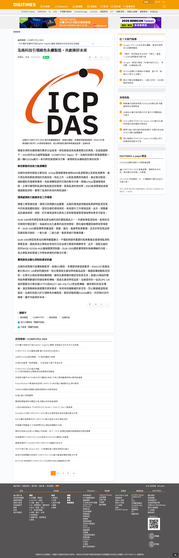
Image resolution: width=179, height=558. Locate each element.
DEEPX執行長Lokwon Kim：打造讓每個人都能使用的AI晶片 (42, 448)
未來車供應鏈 (18, 498)
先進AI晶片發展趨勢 (24, 395)
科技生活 (154, 11)
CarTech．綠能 (36, 500)
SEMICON (42, 11)
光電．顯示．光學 (37, 512)
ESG (55, 11)
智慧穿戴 (86, 537)
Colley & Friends (105, 495)
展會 (15, 508)
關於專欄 (102, 505)
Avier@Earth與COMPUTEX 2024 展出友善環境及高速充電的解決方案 (46, 413)
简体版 (151, 2)
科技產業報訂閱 (154, 503)
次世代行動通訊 (89, 524)
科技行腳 (102, 500)
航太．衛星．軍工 (37, 508)
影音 (105, 6)
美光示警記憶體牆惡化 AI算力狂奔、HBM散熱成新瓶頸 (143, 81)
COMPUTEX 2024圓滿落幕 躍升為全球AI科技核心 (37, 350)
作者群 (101, 502)
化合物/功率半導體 (90, 503)
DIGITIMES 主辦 (121, 495)
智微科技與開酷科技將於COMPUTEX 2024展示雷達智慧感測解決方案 (46, 454)
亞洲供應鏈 (87, 511)
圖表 (32, 520)
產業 (31, 495)
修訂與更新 (17, 512)
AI (50, 11)
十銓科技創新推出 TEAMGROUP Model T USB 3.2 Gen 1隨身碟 (43, 407)
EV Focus (86, 507)
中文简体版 (152, 486)
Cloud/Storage (81, 11)
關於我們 (16, 486)
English (162, 486)
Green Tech (87, 505)
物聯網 (85, 519)
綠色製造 (53, 317)
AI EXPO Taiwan (28, 11)
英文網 (117, 6)
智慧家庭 (86, 516)
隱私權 (41, 486)
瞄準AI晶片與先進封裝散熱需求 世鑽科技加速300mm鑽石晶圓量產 (143, 131)
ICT (111, 11)
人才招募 (151, 510)
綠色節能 (24, 317)
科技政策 (34, 515)
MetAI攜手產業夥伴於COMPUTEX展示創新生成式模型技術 (41, 419)
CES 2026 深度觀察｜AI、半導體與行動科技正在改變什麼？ (141, 180)
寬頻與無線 (87, 521)
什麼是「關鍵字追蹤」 (30, 327)
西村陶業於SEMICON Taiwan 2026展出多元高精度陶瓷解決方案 (142, 140)
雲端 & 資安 (119, 500)
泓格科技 (66, 317)
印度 (54, 500)
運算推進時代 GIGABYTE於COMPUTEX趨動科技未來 (38, 442)
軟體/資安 (120, 11)
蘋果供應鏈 (17, 500)
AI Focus (86, 528)
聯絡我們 (151, 512)
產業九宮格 (17, 503)
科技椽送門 (17, 505)
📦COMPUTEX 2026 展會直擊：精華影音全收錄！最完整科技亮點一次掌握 (140, 171)
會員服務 (151, 498)
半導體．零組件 (37, 498)
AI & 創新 (118, 505)
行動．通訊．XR (37, 503)
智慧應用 (104, 11)
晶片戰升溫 (17, 495)
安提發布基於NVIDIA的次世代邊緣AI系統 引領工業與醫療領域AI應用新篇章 (48, 377)
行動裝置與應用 (89, 535)
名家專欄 (102, 497)
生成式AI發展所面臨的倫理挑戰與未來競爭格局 (36, 389)
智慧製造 (86, 514)
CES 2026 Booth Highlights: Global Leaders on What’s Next (142, 190)
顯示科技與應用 (89, 547)
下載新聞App (153, 517)
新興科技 (86, 509)
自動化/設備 (132, 11)
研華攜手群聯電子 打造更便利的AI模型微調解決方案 (38, 425)
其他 (117, 508)
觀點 (69, 498)
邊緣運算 (86, 500)
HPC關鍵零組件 (89, 498)
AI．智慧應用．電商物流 (40, 505)
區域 (53, 495)
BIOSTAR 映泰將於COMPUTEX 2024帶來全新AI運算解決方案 (42, 460)
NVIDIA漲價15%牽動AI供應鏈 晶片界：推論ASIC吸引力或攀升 (142, 72)
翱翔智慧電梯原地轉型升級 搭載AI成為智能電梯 (36, 401)
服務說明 (26, 486)
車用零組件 (87, 495)
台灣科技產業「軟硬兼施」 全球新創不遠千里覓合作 (38, 362)
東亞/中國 (56, 503)
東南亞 (55, 498)
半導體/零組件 (66, 11)
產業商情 (130, 6)
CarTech (93, 11)
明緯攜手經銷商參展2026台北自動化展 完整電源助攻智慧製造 (143, 105)
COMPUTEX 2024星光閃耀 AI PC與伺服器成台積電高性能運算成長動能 (34, 370)
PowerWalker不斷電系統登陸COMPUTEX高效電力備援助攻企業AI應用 (47, 383)
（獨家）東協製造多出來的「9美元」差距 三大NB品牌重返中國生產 (143, 55)
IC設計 (85, 542)
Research (63, 6)
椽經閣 (79, 6)
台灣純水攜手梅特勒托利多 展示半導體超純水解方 (142, 113)
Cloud (85, 526)
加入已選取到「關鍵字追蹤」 (33, 322)
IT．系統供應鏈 (36, 510)
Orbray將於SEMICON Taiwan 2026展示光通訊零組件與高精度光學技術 (143, 122)
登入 (164, 2)
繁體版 (146, 2)
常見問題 (50, 486)
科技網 (46, 6)
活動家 (93, 6)
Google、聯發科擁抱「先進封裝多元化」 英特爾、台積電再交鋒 (143, 64)
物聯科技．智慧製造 (38, 517)
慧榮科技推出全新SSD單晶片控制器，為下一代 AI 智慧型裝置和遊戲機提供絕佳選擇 (52, 431)
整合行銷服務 (153, 508)
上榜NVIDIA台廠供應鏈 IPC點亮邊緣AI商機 (35, 356)
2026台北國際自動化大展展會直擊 (135, 162)
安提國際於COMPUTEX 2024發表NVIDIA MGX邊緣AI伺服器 (42, 437)
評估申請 (157, 2)
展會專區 (143, 11)
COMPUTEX (38, 317)
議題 (69, 495)
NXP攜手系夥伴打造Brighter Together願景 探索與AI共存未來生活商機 (47, 344)
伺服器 (85, 532)
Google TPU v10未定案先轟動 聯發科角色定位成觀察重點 (143, 46)
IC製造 (85, 544)
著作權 (34, 486)
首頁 (21, 491)
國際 (54, 505)
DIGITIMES (156, 491)
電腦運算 (86, 530)
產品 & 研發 (119, 503)
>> (74, 473)
